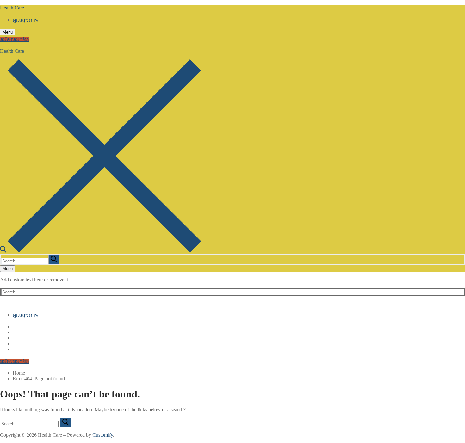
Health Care (12, 7)
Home (19, 373)
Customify (102, 435)
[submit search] (53, 259)
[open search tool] (100, 251)
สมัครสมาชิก (14, 39)
